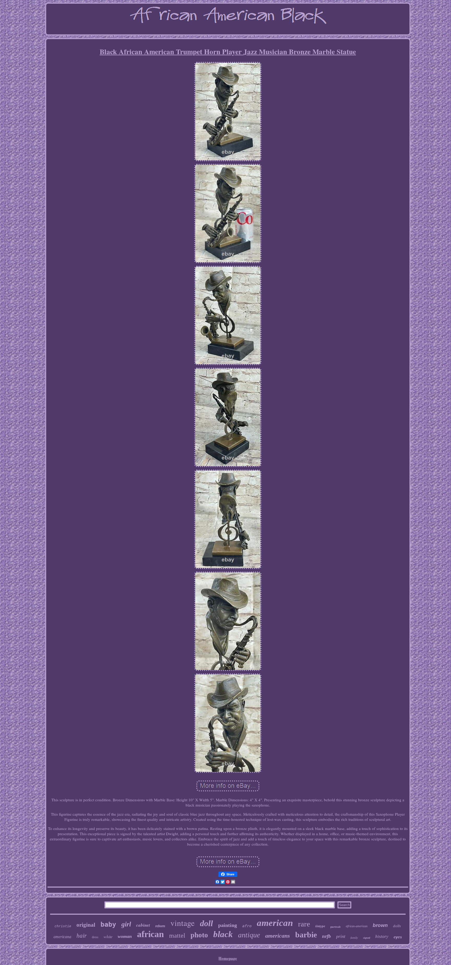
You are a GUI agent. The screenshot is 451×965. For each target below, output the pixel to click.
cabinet (143, 925)
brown (380, 925)
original (85, 925)
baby (108, 924)
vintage (182, 922)
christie (63, 926)
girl (126, 924)
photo (199, 935)
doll (206, 923)
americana (62, 937)
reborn (160, 926)
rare (304, 924)
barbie (306, 934)
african (150, 934)
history (381, 936)
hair (81, 935)
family (354, 937)
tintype (320, 926)
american (275, 923)
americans (277, 935)
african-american (356, 926)
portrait (335, 926)
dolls (397, 926)
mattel (177, 935)
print (340, 936)
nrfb (326, 936)
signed (366, 937)
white (108, 936)
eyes (398, 937)
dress (95, 937)
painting (227, 925)
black (223, 934)
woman (125, 936)
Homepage (227, 958)
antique (249, 935)
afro (247, 926)
